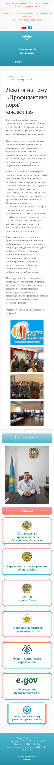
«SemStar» (27, 760)
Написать (27, 510)
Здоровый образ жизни (22, 79)
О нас (21, 76)
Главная (9, 76)
